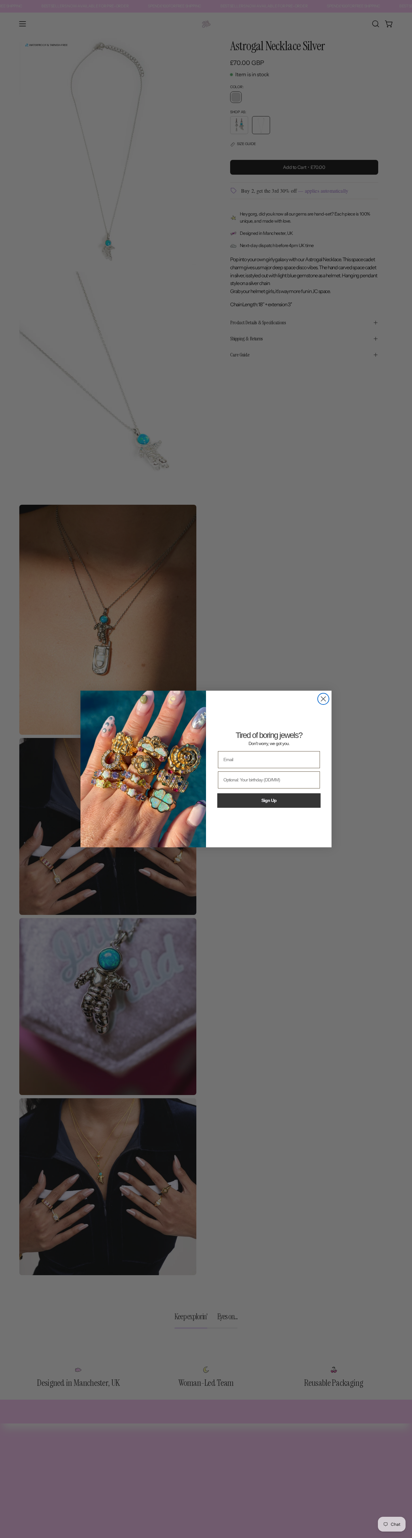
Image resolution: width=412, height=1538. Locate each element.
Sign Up (268, 800)
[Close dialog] (323, 699)
